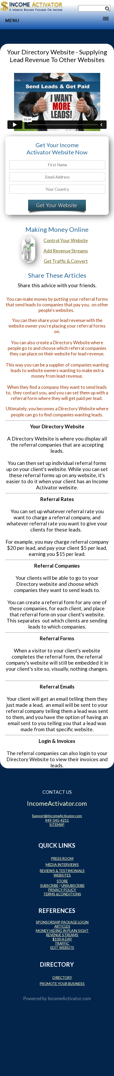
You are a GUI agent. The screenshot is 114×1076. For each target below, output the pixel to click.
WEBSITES (62, 875)
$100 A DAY (62, 939)
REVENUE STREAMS (62, 935)
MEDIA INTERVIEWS (62, 864)
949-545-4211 (57, 820)
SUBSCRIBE (49, 885)
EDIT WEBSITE (62, 948)
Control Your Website (65, 240)
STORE (62, 881)
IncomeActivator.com (69, 998)
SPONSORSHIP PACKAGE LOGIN (62, 922)
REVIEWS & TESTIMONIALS (62, 871)
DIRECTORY (62, 977)
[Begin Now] (57, 206)
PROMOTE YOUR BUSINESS (62, 984)
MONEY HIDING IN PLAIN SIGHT (62, 931)
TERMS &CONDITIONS (62, 894)
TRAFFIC (62, 943)
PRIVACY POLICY (62, 890)
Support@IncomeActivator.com (57, 816)
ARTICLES (62, 926)
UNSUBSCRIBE (73, 885)
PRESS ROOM (62, 858)
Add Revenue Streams (65, 251)
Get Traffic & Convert (66, 261)
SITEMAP (56, 824)
